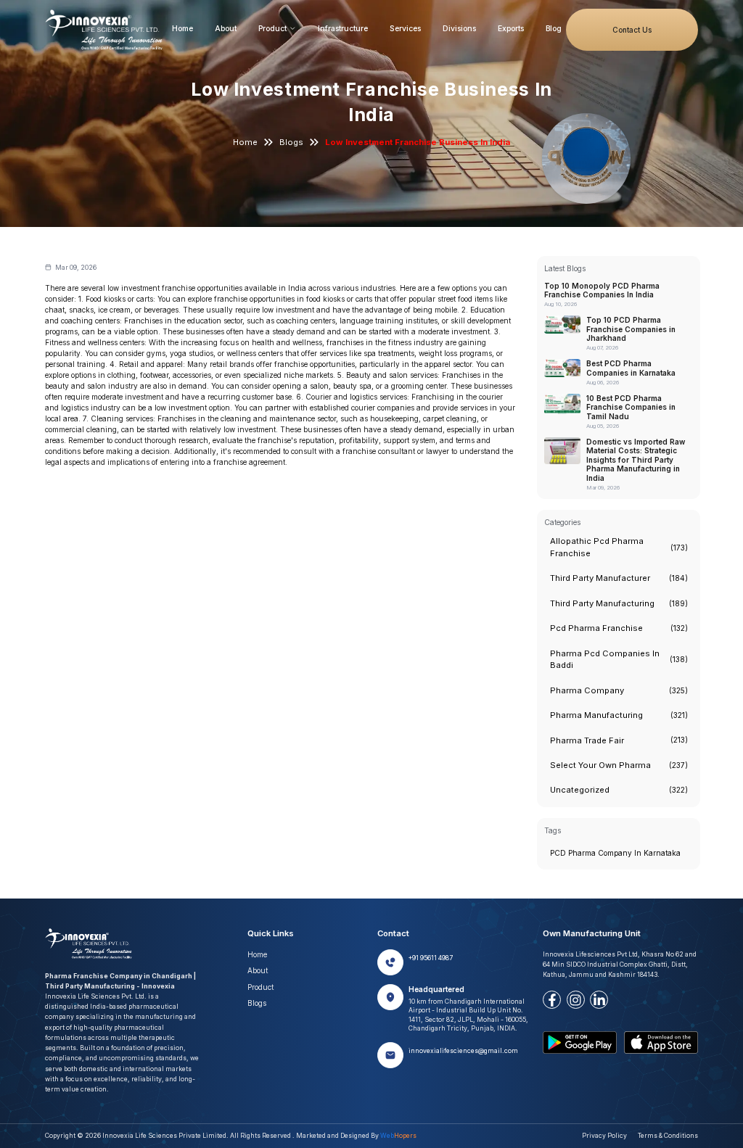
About (226, 28)
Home (182, 28)
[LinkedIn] (599, 1000)
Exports (511, 28)
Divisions (459, 28)
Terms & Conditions (668, 1135)
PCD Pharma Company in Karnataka (615, 852)
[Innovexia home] (106, 30)
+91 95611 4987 (431, 958)
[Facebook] (552, 1000)
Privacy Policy (604, 1135)
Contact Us (632, 29)
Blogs (291, 142)
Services (405, 28)
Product (272, 28)
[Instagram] (576, 1000)
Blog (554, 28)
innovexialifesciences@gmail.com (463, 1050)
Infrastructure (343, 28)
